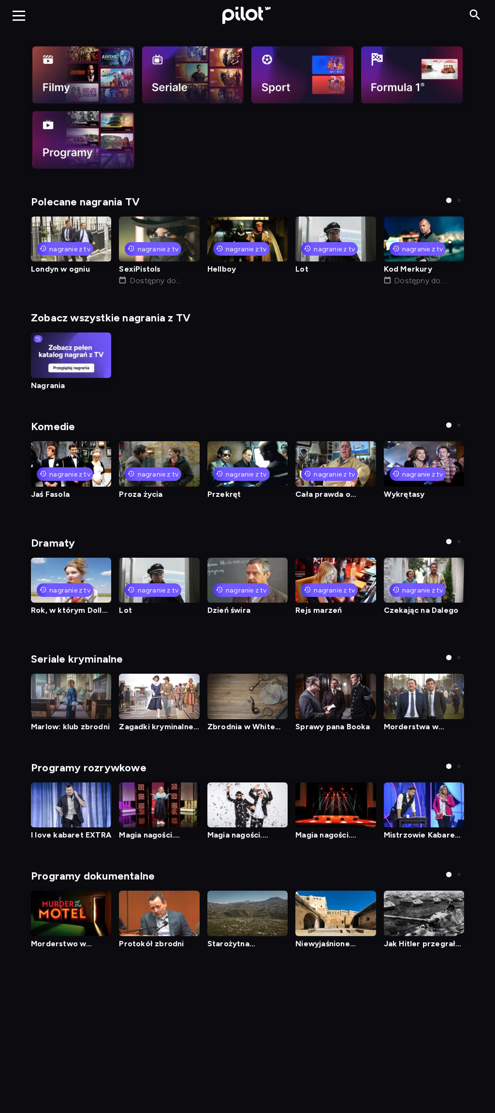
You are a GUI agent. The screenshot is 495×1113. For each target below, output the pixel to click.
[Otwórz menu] (19, 15)
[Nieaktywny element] (83, 74)
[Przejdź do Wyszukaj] (475, 15)
